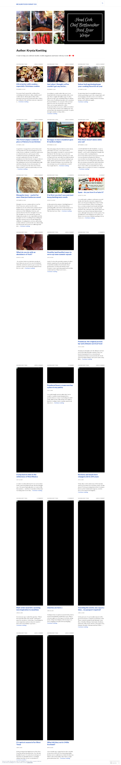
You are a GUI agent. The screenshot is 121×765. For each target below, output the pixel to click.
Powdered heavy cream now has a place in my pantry (60, 386)
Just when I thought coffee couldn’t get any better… (58, 85)
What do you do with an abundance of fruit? (26, 253)
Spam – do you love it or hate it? (91, 192)
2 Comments (71, 175)
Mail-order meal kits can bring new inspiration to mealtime (28, 609)
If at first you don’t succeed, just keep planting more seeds (60, 196)
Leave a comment (38, 64)
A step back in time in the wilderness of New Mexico (27, 475)
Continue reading (23, 101)
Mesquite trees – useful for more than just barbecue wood (28, 196)
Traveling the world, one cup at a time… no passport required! (91, 609)
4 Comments (101, 119)
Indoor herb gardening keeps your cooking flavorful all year (90, 85)
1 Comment (102, 175)
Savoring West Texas (21, 64)
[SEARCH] (102, 3)
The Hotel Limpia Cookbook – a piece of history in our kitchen (28, 141)
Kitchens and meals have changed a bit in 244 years (88, 475)
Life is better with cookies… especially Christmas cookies (28, 85)
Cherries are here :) (54, 608)
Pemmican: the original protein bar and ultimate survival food (90, 342)
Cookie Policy (30, 762)
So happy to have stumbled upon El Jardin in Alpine (60, 141)
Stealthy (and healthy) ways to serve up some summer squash (59, 253)
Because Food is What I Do (26, 4)
